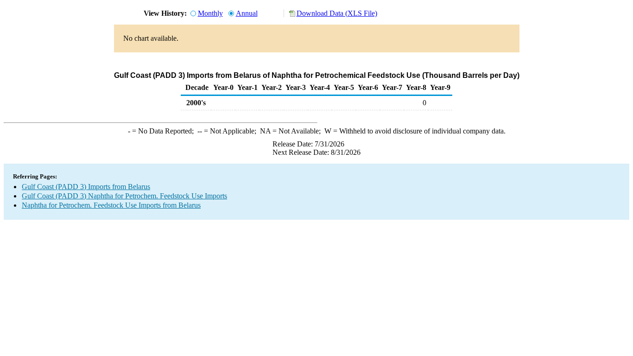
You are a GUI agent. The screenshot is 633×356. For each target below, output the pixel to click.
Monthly (210, 13)
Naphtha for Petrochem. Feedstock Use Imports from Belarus (111, 205)
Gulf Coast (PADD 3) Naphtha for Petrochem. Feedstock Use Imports (124, 196)
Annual (247, 13)
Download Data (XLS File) (337, 13)
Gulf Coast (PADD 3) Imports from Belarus (86, 187)
